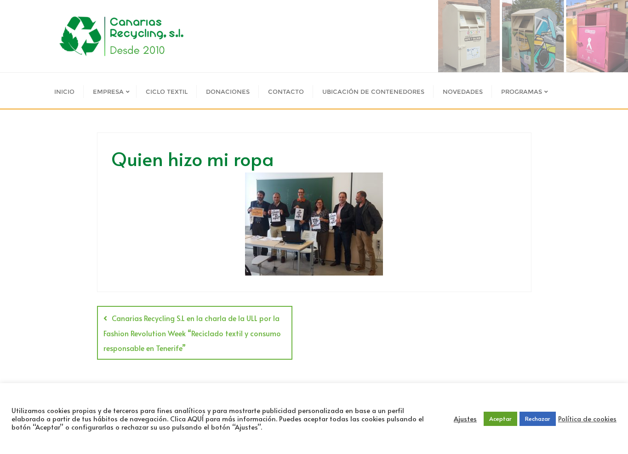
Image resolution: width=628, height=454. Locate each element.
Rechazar (537, 418)
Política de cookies (587, 418)
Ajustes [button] (465, 418)
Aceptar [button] (500, 418)
